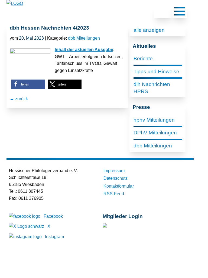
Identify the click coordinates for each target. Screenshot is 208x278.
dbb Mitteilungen (84, 38)
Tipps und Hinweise (156, 71)
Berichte (143, 58)
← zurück (19, 98)
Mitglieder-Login (132, 226)
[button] (28, 84)
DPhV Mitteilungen (155, 132)
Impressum (114, 170)
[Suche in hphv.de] (163, 12)
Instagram (54, 236)
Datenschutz (115, 178)
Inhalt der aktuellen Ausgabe (84, 49)
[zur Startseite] (14, 3)
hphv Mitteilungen (154, 120)
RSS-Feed (113, 193)
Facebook (53, 216)
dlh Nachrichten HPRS (152, 87)
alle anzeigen (149, 30)
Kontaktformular (118, 186)
